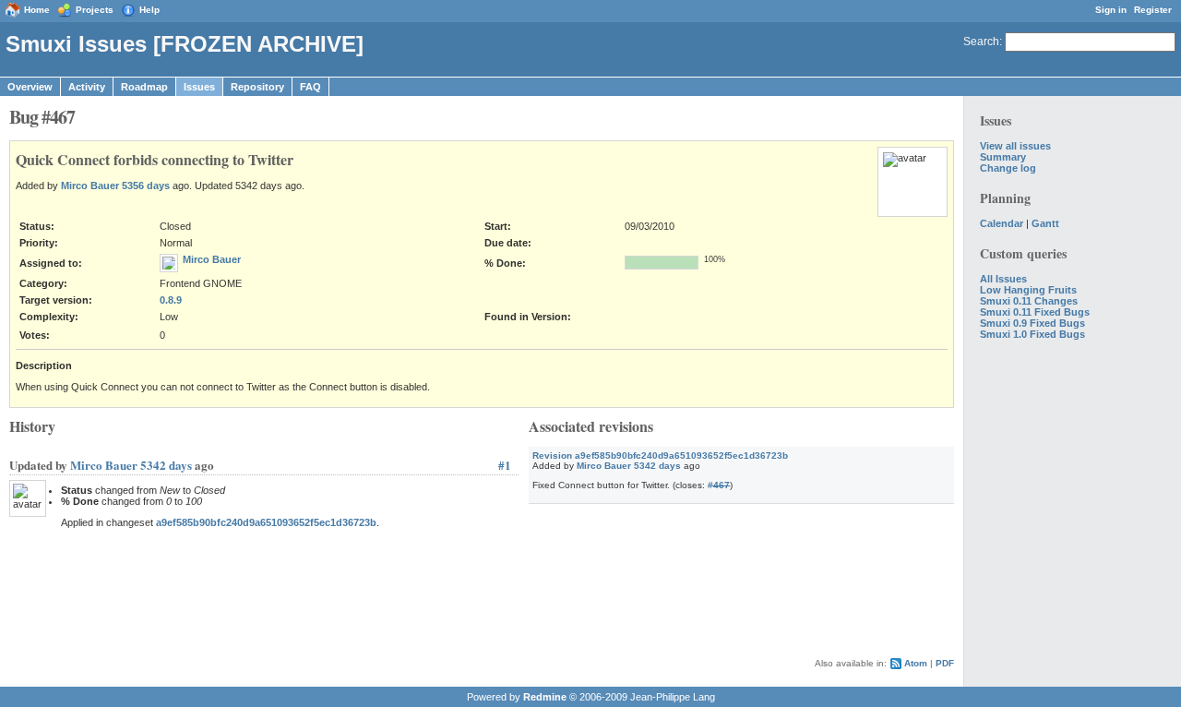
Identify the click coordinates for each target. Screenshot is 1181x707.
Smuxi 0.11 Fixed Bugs (1035, 312)
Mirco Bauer (90, 185)
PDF (945, 663)
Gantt (1045, 223)
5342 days (657, 466)
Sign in (1111, 10)
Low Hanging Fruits (1028, 289)
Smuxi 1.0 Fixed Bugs (1032, 334)
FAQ (310, 86)
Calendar (1001, 223)
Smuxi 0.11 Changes (1029, 300)
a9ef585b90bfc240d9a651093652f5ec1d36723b (266, 522)
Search (981, 41)
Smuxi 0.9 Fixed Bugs (1032, 323)
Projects (94, 10)
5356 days (146, 185)
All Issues (1003, 278)
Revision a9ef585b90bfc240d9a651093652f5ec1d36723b (660, 455)
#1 (504, 464)
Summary (1003, 156)
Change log (1008, 168)
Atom (915, 663)
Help (149, 10)
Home (37, 10)
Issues (199, 86)
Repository (257, 86)
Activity (86, 86)
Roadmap (144, 86)
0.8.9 (171, 300)
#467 (719, 485)
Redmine (545, 696)
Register (1153, 10)
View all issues (1015, 145)
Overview (30, 86)
